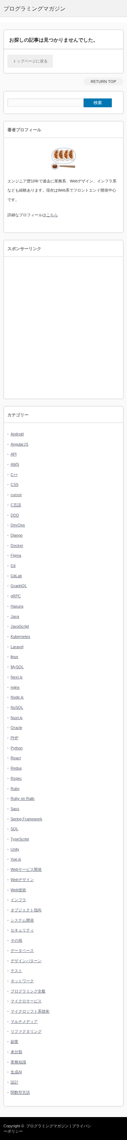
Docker (17, 545)
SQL (14, 829)
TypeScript (20, 839)
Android (17, 434)
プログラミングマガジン (47, 1126)
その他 (16, 940)
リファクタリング (26, 1031)
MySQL (17, 667)
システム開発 (22, 920)
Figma (16, 555)
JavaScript (20, 626)
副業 (14, 1041)
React (16, 758)
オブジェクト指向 (26, 910)
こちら (52, 215)
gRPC (16, 596)
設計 (14, 1082)
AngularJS (19, 444)
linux (14, 657)
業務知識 (18, 1062)
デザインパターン (26, 961)
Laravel (17, 647)
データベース (22, 950)
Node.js (17, 697)
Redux (16, 768)
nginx (15, 687)
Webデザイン (22, 879)
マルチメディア (24, 1021)
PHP (14, 738)
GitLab (16, 576)
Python (17, 748)
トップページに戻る (30, 61)
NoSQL (17, 707)
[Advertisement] (63, 328)
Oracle (16, 727)
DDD (15, 515)
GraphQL (19, 586)
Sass (15, 809)
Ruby (15, 788)
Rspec (16, 778)
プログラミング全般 (28, 991)
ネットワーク (22, 981)
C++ (14, 474)
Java (15, 616)
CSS (14, 484)
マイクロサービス (26, 1001)
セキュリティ (22, 930)
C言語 (16, 505)
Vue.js (16, 859)
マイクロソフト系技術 (30, 1011)
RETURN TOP (103, 81)
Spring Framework (26, 819)
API (14, 454)
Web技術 (18, 890)
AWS (15, 464)
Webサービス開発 (26, 869)
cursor (16, 495)
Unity (15, 849)
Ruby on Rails (23, 798)
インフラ (18, 900)
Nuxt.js (17, 718)
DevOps (18, 525)
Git (13, 565)
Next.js (17, 677)
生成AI (16, 1072)
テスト (16, 971)
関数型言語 (20, 1092)
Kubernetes (20, 636)
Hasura (17, 606)
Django (17, 535)
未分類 (16, 1052)
